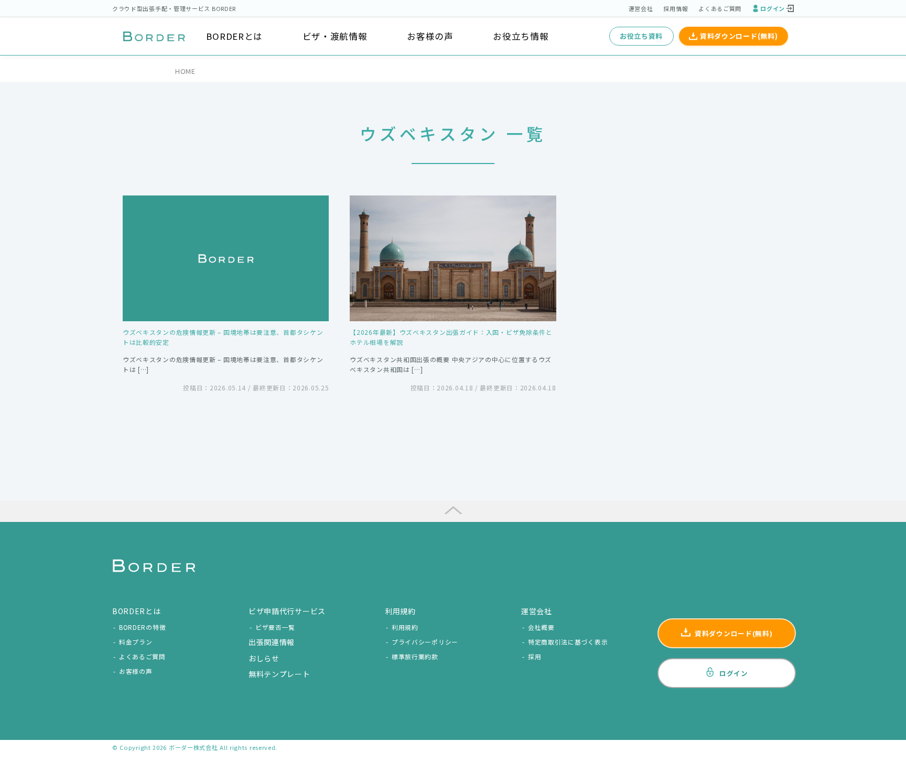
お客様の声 (430, 36)
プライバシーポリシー (425, 641)
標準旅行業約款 (415, 656)
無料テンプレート (279, 674)
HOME (185, 71)
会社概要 (541, 627)
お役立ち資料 (641, 36)
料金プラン (136, 641)
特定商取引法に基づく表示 (568, 641)
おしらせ (264, 658)
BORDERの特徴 (142, 627)
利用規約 (405, 627)
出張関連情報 (272, 642)
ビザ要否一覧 (275, 627)
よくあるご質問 (719, 8)
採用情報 (675, 8)
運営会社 (641, 8)
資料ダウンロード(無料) (739, 36)
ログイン (772, 8)
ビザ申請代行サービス (287, 611)
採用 (534, 656)
